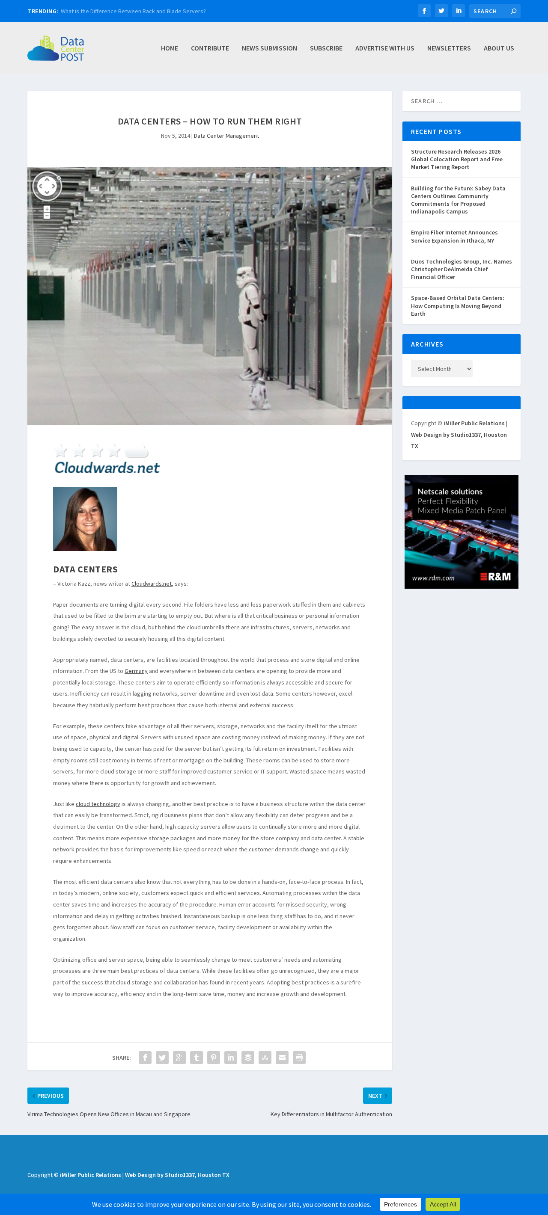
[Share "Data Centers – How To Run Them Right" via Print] (299, 1057)
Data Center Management (226, 135)
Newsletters (449, 48)
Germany (136, 671)
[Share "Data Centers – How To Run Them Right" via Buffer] (247, 1057)
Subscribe (326, 48)
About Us (499, 48)
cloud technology (98, 804)
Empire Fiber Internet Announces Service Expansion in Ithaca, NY (454, 236)
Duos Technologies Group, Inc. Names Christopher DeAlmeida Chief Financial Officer (461, 269)
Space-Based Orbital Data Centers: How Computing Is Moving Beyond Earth (457, 305)
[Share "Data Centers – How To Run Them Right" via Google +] (179, 1057)
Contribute (210, 48)
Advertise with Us (384, 48)
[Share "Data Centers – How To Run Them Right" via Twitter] (162, 1057)
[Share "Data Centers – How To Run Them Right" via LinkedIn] (230, 1057)
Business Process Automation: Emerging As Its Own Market (136, 11)
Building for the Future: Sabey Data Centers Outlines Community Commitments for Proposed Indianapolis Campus (458, 200)
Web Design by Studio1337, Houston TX (177, 1175)
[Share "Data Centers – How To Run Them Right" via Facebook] (145, 1057)
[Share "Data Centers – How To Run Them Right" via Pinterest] (213, 1057)
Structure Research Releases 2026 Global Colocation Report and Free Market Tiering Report (457, 159)
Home (169, 48)
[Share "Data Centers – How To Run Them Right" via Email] (282, 1057)
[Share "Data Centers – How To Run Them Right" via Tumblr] (196, 1057)
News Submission (269, 48)
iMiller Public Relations (474, 423)
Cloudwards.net (151, 583)
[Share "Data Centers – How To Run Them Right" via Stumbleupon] (265, 1057)
